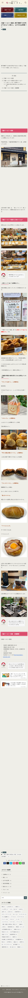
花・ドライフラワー (7, 944)
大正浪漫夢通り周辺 (7, 929)
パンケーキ (5, 921)
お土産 (21, 909)
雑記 (5, 877)
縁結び (16, 942)
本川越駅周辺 (19, 939)
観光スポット (7, 886)
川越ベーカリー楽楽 (9, 78)
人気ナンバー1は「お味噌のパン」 (13, 82)
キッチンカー (22, 914)
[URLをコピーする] (23, 863)
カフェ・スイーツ (6, 914)
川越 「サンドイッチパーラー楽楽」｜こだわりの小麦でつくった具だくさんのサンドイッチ (18, 675)
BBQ (3, 906)
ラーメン (19, 921)
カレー (15, 914)
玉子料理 (9, 942)
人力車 (4, 926)
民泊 (3, 942)
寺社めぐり (5, 931)
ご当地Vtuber (17, 911)
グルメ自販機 (5, 916)
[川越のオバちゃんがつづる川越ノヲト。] (14, 2)
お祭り (4, 911)
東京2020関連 (7, 883)
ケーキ (13, 916)
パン (9, 856)
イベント (6, 892)
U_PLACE (10, 906)
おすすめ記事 (7, 880)
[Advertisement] (14, 46)
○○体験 (17, 906)
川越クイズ (5, 934)
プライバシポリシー (16, 989)
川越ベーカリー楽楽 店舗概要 (11, 88)
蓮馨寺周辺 (5, 947)
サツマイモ (20, 916)
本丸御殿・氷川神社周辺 (8, 939)
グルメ (4, 29)
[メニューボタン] (2, 2)
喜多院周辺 (11, 926)
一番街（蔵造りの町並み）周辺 (9, 854)
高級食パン (20, 947)
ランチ (12, 921)
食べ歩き (19, 854)
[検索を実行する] (25, 897)
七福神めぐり (7, 874)
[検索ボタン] (25, 2)
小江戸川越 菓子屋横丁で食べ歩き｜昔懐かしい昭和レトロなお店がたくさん (18, 684)
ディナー (5, 919)
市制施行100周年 (6, 936)
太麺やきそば (17, 929)
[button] (4, 863)
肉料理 (22, 942)
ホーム (3, 989)
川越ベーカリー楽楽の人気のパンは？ (13, 80)
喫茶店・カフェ (20, 926)
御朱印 (15, 936)
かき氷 (10, 911)
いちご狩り (5, 909)
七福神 (21, 924)
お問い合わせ (8, 989)
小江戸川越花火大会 (15, 931)
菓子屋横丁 (4, 856)
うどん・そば (13, 909)
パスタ (12, 919)
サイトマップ (23, 989)
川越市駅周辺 (13, 934)
